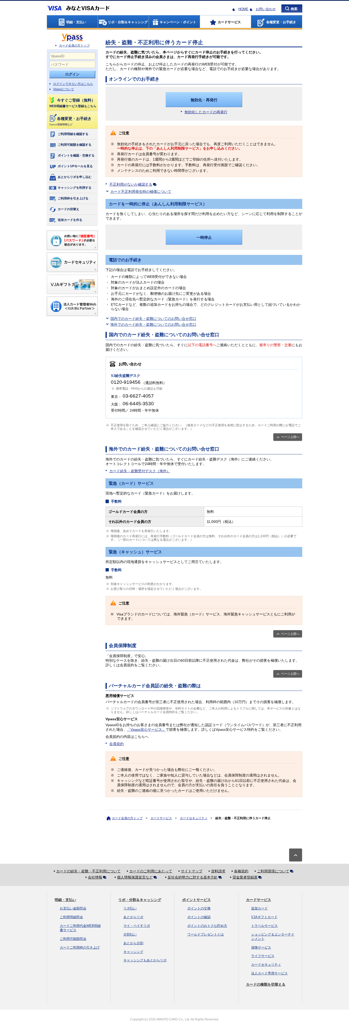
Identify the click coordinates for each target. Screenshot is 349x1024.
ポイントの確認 (199, 917)
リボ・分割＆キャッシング (139, 900)
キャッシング (133, 952)
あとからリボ (133, 917)
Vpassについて (63, 89)
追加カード (259, 908)
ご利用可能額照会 (73, 939)
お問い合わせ (266, 9)
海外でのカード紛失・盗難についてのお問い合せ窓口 (153, 324)
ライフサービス (262, 956)
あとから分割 (133, 943)
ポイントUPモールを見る (75, 166)
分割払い (130, 934)
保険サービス (261, 947)
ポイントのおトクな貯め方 (207, 926)
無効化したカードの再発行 (205, 112)
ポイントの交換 (199, 908)
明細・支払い (65, 900)
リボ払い (130, 908)
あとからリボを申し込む (74, 177)
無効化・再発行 (204, 100)
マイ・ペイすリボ (136, 926)
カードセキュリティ (193, 818)
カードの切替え (68, 209)
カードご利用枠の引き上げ (80, 947)
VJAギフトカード (264, 917)
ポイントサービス (196, 900)
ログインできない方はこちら (73, 84)
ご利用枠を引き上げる (73, 198)
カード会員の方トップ (74, 45)
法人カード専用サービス (269, 973)
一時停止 (204, 237)
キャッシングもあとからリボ (145, 960)
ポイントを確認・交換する (76, 155)
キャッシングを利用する (74, 187)
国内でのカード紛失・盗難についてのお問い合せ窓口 (153, 319)
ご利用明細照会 (71, 917)
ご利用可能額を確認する (74, 145)
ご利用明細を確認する (73, 134)
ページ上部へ (290, 437)
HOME (243, 9)
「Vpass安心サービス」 (146, 729)
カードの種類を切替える (265, 984)
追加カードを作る (70, 220)
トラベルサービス (264, 926)
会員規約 (116, 744)
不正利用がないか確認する (130, 184)
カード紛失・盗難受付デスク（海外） (139, 471)
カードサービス (161, 818)
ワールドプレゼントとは (205, 934)
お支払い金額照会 (73, 908)
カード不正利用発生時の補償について (140, 191)
